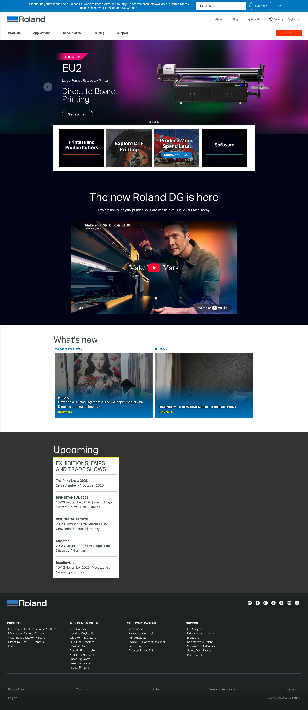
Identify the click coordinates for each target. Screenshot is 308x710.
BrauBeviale (65, 563)
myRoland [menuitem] (253, 19)
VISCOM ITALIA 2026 (72, 519)
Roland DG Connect (140, 633)
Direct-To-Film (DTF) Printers (26, 642)
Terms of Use (151, 689)
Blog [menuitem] (235, 19)
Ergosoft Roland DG (140, 650)
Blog (160, 349)
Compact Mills (78, 646)
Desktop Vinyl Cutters (83, 633)
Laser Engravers (80, 659)
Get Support (194, 629)
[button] (47, 86)
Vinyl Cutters (78, 629)
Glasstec (62, 541)
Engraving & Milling (85, 623)
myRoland (193, 638)
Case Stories (67, 349)
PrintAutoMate (137, 638)
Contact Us (293, 689)
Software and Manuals (201, 646)
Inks (10, 646)
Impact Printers (79, 667)
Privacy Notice (17, 689)
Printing (14, 623)
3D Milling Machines (82, 642)
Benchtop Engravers (83, 655)
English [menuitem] (292, 19)
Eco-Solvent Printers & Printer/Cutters (32, 629)
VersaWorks (135, 629)
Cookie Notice (85, 689)
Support (193, 623)
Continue (261, 6)
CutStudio (134, 646)
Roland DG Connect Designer (146, 642)
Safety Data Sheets (199, 650)
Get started (77, 114)
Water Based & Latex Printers (26, 638)
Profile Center (196, 655)
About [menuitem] (219, 19)
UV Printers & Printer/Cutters (26, 633)
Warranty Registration (222, 689)
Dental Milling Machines (84, 650)
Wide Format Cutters (83, 638)
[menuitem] (16, 33)
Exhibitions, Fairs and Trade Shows (81, 466)
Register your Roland (200, 642)
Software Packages (143, 623)
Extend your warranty (200, 633)
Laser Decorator (80, 663)
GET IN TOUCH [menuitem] (289, 33)
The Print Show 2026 (72, 481)
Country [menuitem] (278, 19)
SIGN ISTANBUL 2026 (72, 497)
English (12, 698)
